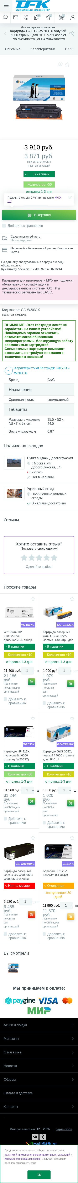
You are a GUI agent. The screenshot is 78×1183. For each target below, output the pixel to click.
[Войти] (73, 17)
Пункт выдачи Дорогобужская (50, 458)
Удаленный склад (40, 489)
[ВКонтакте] (35, 1137)
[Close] (70, 197)
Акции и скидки (15, 1025)
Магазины (11, 1038)
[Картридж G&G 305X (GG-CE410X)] (58, 732)
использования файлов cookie (23, 1158)
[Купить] (31, 681)
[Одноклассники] (43, 1137)
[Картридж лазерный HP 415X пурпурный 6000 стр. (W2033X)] (19, 732)
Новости (10, 1066)
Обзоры (10, 1079)
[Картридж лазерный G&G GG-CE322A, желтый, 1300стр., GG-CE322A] (58, 612)
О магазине (12, 1052)
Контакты (11, 1106)
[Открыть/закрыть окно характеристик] (9, 371)
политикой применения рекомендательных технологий (37, 1154)
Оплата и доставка (18, 1093)
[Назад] (5, 33)
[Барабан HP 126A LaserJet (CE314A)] (58, 851)
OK (39, 1175)
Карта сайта (64, 1129)
